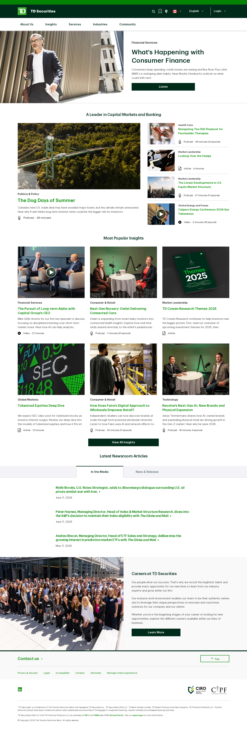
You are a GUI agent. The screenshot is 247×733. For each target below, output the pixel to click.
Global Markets (28, 399)
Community (128, 24)
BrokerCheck (116, 715)
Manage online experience (122, 673)
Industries (100, 24)
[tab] (99, 472)
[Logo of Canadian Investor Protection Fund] (219, 690)
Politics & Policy (28, 194)
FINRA (97, 715)
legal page (137, 715)
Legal (47, 673)
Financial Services (144, 42)
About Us (27, 24)
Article (187, 168)
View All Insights (123, 442)
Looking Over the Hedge (194, 156)
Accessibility (63, 673)
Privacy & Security (28, 673)
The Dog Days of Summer (46, 200)
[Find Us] (166, 11)
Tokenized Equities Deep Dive (41, 405)
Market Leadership (189, 152)
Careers (80, 673)
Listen (163, 86)
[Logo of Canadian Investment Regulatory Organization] (197, 690)
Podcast (28, 217)
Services (75, 24)
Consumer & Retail (102, 302)
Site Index (95, 673)
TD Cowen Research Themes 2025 (189, 308)
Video (187, 222)
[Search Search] (154, 11)
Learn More (156, 632)
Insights (51, 24)
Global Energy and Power (193, 205)
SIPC (86, 715)
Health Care (185, 125)
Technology (170, 399)
